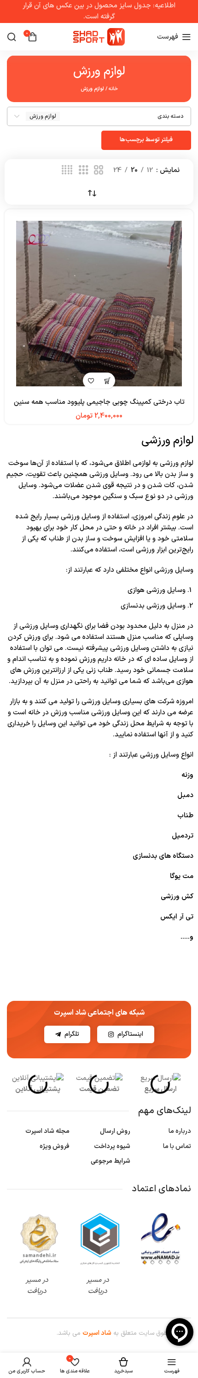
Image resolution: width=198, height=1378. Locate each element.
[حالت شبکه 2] (98, 170)
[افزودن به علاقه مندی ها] (91, 381)
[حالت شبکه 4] (67, 170)
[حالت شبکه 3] (83, 170)
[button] (107, 381)
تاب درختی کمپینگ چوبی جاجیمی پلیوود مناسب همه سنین (99, 402)
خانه (113, 89)
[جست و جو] (11, 37)
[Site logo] (99, 36)
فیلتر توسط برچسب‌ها (146, 139)
